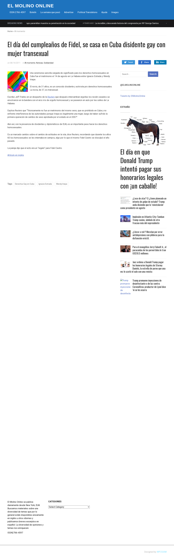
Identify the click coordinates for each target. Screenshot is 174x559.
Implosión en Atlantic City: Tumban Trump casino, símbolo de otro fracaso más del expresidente (148, 220)
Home (10, 31)
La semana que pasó (50, 12)
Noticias (39, 63)
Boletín (33, 12)
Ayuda (104, 12)
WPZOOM (162, 552)
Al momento (30, 63)
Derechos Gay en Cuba (24, 184)
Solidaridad (48, 63)
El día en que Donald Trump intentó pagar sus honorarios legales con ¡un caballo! (141, 168)
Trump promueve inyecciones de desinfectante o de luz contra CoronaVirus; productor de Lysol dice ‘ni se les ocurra (149, 285)
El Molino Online (30, 5)
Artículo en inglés (15, 155)
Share (146, 62)
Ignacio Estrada (45, 184)
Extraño (125, 107)
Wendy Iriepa (61, 184)
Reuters (51, 97)
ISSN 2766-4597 (18, 12)
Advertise (68, 12)
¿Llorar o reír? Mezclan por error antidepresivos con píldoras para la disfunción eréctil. (148, 235)
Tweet (130, 62)
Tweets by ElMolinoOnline (132, 96)
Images (115, 12)
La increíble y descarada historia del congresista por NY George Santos (121, 23)
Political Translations (87, 12)
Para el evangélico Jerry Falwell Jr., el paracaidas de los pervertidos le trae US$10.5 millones (149, 250)
